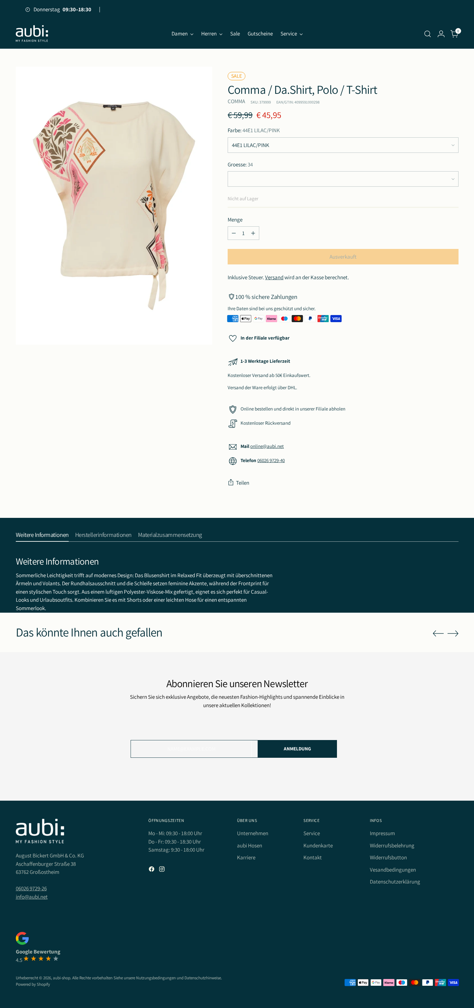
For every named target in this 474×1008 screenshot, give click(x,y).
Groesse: (240, 164)
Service (311, 833)
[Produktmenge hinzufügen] (253, 233)
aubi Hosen (249, 845)
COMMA (236, 101)
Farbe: (254, 130)
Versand (274, 277)
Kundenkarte (318, 845)
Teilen (242, 482)
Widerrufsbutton (388, 857)
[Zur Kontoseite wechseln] (441, 33)
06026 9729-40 (271, 460)
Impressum (382, 833)
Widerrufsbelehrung (392, 845)
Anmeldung (297, 749)
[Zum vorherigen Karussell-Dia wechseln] (438, 633)
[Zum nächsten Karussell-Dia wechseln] (453, 633)
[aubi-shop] (32, 33)
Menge (235, 219)
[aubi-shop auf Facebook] (152, 870)
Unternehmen (252, 833)
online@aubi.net (267, 446)
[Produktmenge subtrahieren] (234, 233)
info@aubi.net (32, 896)
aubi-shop (61, 978)
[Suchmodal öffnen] (427, 33)
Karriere (246, 857)
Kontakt (312, 857)
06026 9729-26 (31, 888)
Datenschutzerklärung (395, 881)
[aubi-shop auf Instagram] (162, 870)
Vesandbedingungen (393, 869)
